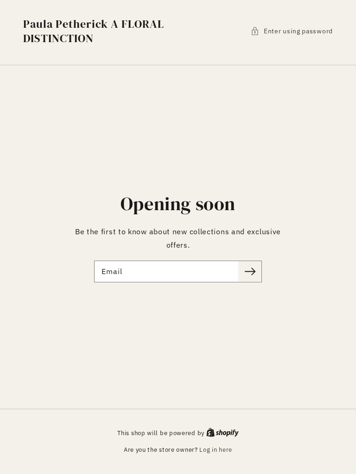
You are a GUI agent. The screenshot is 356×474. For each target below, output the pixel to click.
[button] (292, 31)
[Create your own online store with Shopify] (222, 433)
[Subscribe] (249, 271)
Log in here (215, 450)
